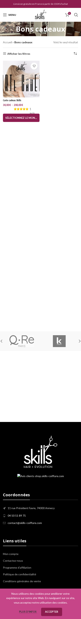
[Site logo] (40, 14)
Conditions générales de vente (22, 581)
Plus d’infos (28, 611)
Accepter (51, 611)
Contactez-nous (13, 560)
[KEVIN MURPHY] (51, 341)
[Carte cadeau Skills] (21, 79)
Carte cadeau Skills (12, 100)
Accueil (7, 42)
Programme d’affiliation (17, 567)
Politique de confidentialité (19, 574)
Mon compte (10, 554)
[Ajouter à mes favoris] (34, 66)
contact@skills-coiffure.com (25, 523)
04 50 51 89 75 (17, 515)
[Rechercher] (76, 15)
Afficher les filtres (18, 53)
